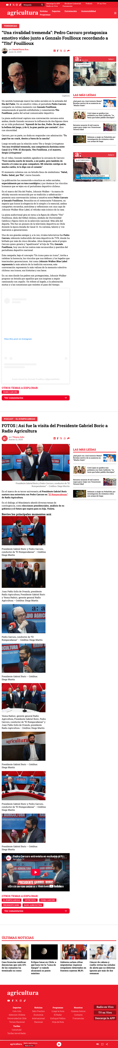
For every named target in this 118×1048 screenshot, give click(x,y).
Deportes (56, 11)
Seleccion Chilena (17, 1015)
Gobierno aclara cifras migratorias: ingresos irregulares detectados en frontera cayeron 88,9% (73, 966)
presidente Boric (11, 905)
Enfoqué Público (57, 1018)
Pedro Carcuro (10, 392)
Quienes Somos (78, 1011)
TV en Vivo (101, 3)
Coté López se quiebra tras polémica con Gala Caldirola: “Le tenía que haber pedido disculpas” (101, 115)
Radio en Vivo (52, 6)
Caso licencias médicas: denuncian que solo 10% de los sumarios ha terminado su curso (14, 966)
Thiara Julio (18, 437)
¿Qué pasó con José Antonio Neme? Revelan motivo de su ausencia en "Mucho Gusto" (87, 103)
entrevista (30, 900)
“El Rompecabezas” (58, 494)
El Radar (58, 1015)
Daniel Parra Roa (20, 49)
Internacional (38, 1018)
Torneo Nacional (17, 1022)
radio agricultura (33, 905)
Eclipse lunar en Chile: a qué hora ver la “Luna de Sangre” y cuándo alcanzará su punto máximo (43, 968)
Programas (45, 14)
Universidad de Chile (16, 1018)
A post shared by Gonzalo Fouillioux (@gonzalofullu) (36, 379)
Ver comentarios (13, 397)
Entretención (71, 11)
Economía (38, 1015)
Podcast (89, 3)
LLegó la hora (58, 1011)
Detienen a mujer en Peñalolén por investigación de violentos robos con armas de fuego (101, 139)
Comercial (16, 1029)
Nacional (38, 1022)
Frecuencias (67, 6)
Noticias (44, 11)
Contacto (78, 1015)
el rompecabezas (11, 900)
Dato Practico (38, 1011)
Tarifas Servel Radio (16, 1033)
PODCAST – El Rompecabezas (19, 419)
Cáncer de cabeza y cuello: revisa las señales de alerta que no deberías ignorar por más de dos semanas (102, 968)
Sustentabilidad (88, 11)
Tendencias (10, 26)
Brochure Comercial (73, 3)
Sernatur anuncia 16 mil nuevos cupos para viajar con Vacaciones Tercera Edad (87, 127)
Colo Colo (17, 1011)
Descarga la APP (53, 3)
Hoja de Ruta (58, 1022)
